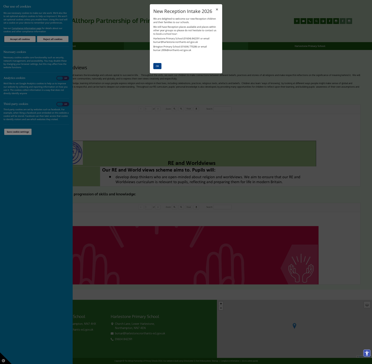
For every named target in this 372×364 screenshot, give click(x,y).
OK (157, 66)
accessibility (367, 353)
